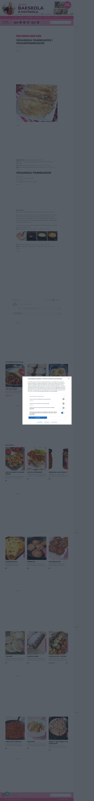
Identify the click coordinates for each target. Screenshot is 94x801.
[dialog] (47, 400)
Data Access (47, 422)
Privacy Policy (54, 422)
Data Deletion (40, 422)
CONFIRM (37, 417)
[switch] (63, 399)
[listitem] (47, 396)
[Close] (69, 379)
